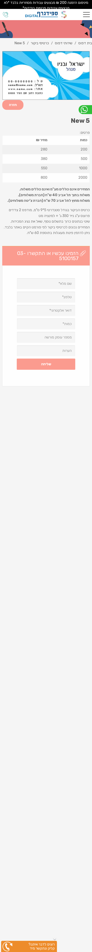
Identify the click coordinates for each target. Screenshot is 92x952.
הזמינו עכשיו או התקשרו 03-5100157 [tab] (48, 255)
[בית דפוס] (46, 14)
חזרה (13, 105)
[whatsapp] (85, 109)
